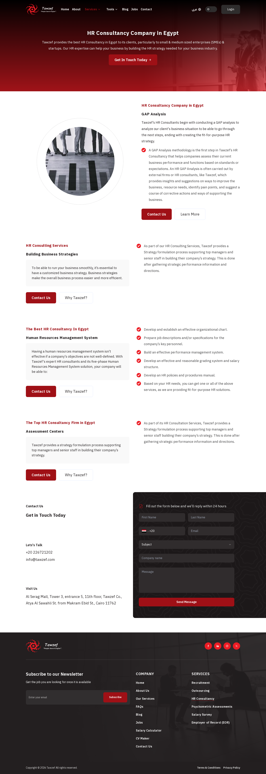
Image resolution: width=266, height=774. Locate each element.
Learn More (190, 214)
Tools (110, 9)
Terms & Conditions (208, 768)
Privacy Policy (231, 768)
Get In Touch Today (131, 60)
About (76, 9)
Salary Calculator (149, 730)
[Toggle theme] (211, 9)
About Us (142, 691)
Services (91, 9)
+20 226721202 (39, 552)
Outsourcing (200, 691)
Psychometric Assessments (212, 707)
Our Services (145, 699)
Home (65, 9)
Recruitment (201, 683)
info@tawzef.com (40, 559)
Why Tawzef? (76, 297)
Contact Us (156, 214)
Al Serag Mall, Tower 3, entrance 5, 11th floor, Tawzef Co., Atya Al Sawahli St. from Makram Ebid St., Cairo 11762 (74, 600)
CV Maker (142, 738)
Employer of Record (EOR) (211, 722)
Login (230, 9)
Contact (146, 9)
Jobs (134, 9)
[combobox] (186, 544)
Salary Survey (202, 715)
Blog (125, 9)
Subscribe (115, 697)
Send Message (186, 602)
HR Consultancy (203, 699)
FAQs (139, 707)
